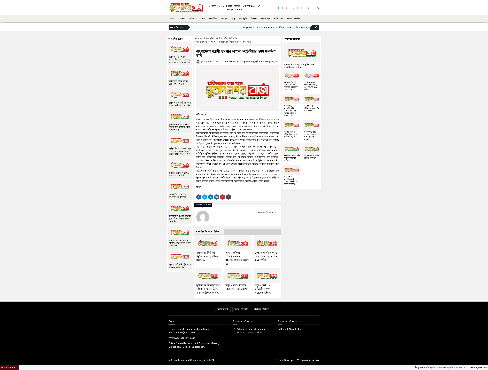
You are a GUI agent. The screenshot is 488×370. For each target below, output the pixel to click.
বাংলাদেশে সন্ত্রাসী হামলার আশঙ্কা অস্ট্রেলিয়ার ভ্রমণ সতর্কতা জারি (223, 41)
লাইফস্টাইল (265, 18)
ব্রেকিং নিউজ (228, 38)
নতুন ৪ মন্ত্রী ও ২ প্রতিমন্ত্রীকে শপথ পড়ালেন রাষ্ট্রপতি (263, 289)
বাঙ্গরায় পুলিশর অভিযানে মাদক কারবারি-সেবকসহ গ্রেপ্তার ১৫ (308, 27)
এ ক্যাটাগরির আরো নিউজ (207, 231)
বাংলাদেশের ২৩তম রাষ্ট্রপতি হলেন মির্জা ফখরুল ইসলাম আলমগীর (180, 219)
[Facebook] (198, 197)
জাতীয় (202, 18)
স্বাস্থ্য (233, 18)
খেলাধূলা (224, 18)
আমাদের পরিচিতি (293, 18)
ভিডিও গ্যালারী (241, 309)
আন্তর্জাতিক (213, 18)
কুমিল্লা (191, 18)
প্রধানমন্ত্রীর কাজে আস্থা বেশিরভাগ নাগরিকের (178, 196)
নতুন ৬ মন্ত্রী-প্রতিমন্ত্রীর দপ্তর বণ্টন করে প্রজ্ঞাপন (180, 266)
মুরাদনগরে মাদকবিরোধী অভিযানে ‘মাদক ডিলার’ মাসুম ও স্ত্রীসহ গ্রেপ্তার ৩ (208, 289)
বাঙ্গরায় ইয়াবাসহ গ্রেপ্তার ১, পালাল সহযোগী (179, 174)
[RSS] (308, 8)
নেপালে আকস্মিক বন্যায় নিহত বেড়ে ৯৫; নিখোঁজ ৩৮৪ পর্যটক (266, 256)
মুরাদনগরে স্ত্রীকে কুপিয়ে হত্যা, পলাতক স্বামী (178, 82)
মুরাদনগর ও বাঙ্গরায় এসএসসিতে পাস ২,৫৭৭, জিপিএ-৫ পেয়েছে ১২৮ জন (179, 60)
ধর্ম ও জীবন (278, 18)
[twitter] (278, 8)
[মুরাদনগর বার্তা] (186, 7)
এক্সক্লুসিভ (210, 38)
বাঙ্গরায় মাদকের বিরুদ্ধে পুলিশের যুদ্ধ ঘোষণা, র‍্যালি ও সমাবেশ (180, 243)
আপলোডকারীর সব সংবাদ (266, 212)
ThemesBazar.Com (309, 360)
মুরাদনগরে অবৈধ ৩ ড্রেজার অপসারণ (311, 156)
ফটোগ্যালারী (223, 309)
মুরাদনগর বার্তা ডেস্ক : (210, 61)
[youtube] (301, 8)
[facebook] (271, 8)
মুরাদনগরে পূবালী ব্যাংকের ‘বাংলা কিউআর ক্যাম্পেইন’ (180, 104)
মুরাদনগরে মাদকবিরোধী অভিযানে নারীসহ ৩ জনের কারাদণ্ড (291, 180)
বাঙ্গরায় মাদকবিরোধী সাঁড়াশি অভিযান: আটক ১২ (292, 158)
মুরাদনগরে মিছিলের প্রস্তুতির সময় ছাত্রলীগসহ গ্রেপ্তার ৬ (253, 27)
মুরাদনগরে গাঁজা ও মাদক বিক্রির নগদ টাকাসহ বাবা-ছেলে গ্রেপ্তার (179, 127)
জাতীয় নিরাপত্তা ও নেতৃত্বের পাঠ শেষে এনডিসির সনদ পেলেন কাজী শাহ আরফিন (180, 151)
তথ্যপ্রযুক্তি (243, 18)
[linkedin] (293, 8)
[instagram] (286, 8)
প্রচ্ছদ (172, 18)
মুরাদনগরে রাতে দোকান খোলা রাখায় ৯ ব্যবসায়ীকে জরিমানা (311, 135)
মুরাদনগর (181, 18)
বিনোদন (254, 18)
